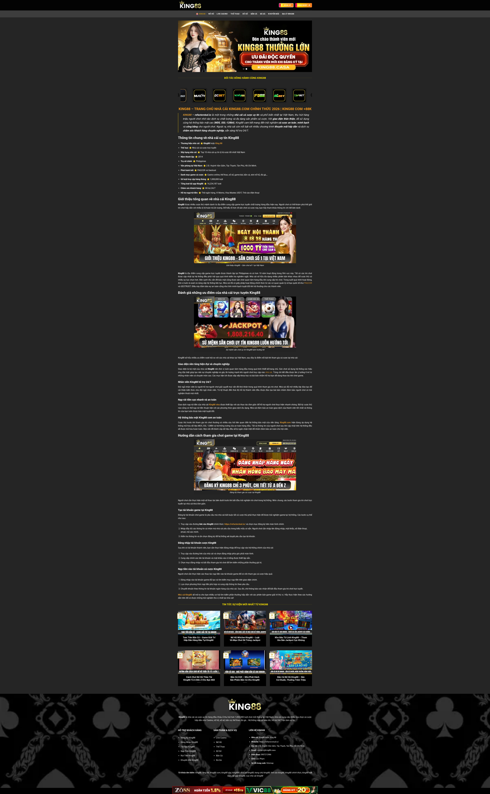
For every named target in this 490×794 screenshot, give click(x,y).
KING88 (187, 114)
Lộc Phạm (260, 759)
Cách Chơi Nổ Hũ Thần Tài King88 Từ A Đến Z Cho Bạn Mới (199, 678)
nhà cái (268, 372)
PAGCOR (308, 283)
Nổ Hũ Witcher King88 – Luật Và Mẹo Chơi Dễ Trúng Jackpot (245, 639)
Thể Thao (235, 14)
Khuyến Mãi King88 (189, 760)
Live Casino (222, 14)
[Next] (306, 46)
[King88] (191, 5)
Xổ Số (245, 14)
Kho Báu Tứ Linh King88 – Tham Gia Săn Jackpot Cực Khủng (291, 639)
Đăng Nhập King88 (189, 742)
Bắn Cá (254, 14)
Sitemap (269, 763)
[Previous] (184, 46)
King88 (202, 14)
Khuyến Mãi (273, 14)
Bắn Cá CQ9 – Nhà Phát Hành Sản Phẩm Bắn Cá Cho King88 (245, 678)
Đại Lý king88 (288, 14)
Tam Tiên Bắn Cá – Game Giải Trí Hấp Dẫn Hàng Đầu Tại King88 (199, 639)
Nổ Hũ (211, 14)
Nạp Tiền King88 (188, 751)
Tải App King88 (188, 746)
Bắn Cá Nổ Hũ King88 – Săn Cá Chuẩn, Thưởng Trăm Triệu (291, 678)
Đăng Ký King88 (188, 738)
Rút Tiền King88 (188, 755)
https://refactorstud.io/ (234, 524)
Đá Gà (262, 14)
